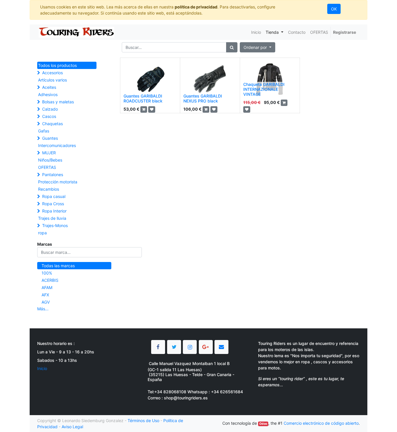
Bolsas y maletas (58, 101)
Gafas (43, 130)
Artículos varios (52, 79)
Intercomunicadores (57, 145)
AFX (45, 294)
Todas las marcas (58, 265)
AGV (46, 302)
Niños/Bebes (50, 159)
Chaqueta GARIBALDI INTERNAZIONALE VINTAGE (264, 89)
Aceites (49, 87)
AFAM (47, 287)
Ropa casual (53, 196)
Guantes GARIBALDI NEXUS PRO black (202, 98)
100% (47, 272)
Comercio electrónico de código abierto (321, 423)
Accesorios (52, 72)
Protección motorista (57, 181)
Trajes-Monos (55, 225)
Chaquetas (52, 123)
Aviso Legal (72, 426)
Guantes (50, 138)
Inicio (42, 368)
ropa (42, 232)
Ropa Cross (53, 203)
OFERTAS (47, 167)
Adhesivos (48, 94)
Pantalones (52, 174)
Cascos (49, 116)
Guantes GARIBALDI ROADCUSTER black (143, 98)
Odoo (263, 424)
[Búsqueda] (231, 47)
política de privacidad (196, 6)
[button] (257, 47)
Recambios (48, 189)
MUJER (49, 152)
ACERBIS (50, 280)
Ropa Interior (54, 210)
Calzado (50, 109)
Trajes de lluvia (52, 218)
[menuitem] (256, 32)
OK (334, 8)
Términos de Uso (143, 420)
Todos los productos (57, 65)
